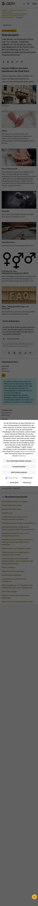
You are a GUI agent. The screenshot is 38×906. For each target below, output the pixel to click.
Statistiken (14, 482)
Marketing (27, 482)
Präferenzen (28, 478)
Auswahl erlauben (19, 466)
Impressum (22, 456)
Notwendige (13, 478)
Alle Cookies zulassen (19, 472)
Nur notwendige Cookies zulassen (19, 461)
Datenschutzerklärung (28, 451)
